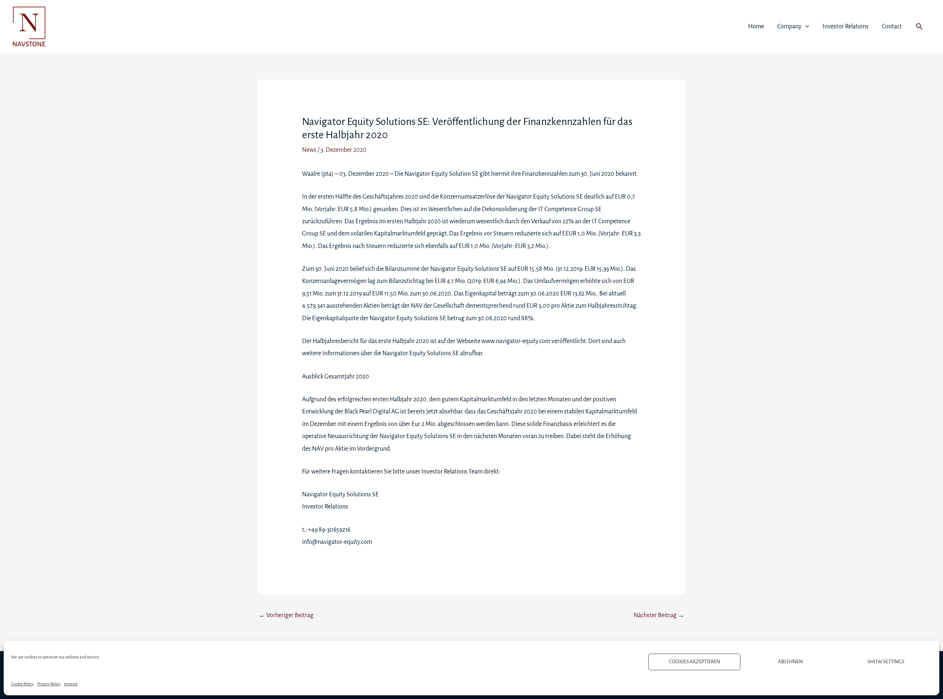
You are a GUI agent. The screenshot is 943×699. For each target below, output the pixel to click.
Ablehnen (790, 661)
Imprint (70, 684)
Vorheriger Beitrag (286, 615)
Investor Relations (846, 26)
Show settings (885, 661)
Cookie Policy (22, 684)
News (309, 150)
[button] (919, 26)
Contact (892, 26)
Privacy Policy (48, 684)
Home (756, 26)
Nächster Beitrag (659, 615)
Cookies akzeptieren (694, 661)
